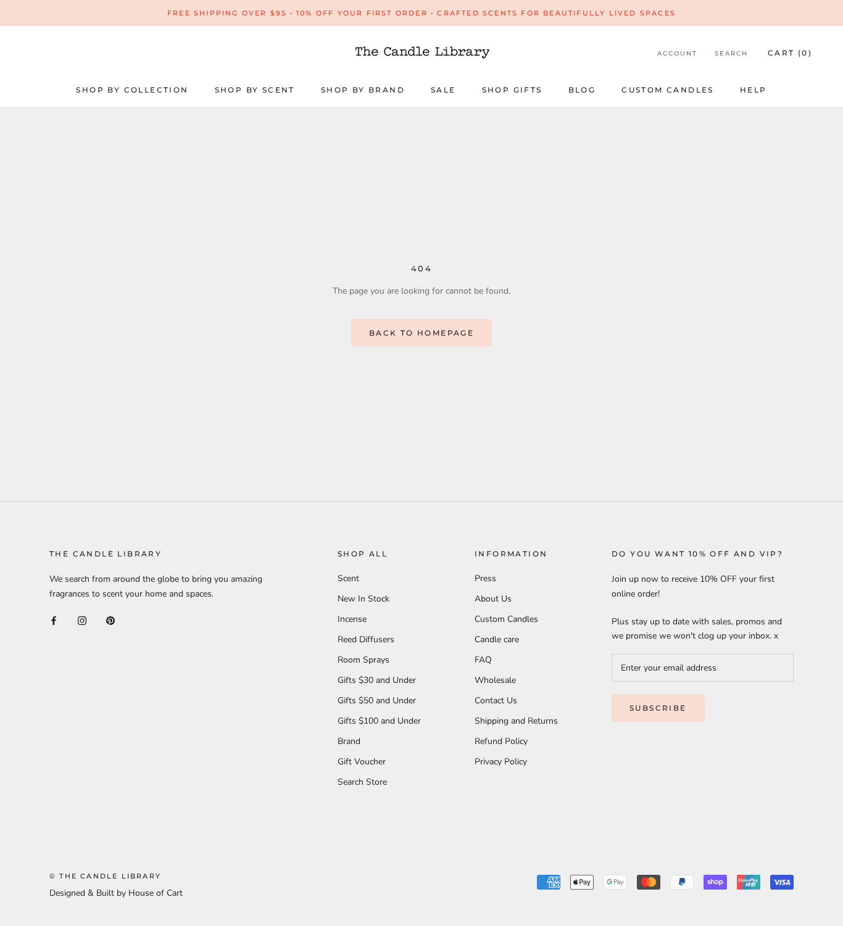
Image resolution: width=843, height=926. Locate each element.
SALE (443, 89)
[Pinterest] (110, 620)
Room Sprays (363, 660)
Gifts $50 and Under (377, 700)
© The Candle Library (105, 876)
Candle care (497, 639)
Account (677, 53)
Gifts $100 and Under (379, 721)
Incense (352, 619)
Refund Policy (501, 741)
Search (731, 53)
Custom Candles (667, 89)
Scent (348, 578)
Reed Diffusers (366, 639)
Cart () (790, 52)
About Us (493, 599)
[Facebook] (53, 620)
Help (753, 89)
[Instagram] (82, 620)
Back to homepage (421, 332)
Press (485, 578)
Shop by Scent (255, 89)
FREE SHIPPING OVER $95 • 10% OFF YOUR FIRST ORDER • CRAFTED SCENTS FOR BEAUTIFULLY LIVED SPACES (421, 13)
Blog (582, 89)
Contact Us (496, 700)
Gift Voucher (362, 761)
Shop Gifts (512, 89)
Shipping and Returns (516, 721)
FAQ (483, 660)
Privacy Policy (501, 761)
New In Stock (363, 599)
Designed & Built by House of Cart (116, 893)
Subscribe (658, 708)
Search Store (362, 782)
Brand (349, 741)
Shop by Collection (132, 89)
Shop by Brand (363, 89)
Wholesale (495, 680)
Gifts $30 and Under (377, 680)
